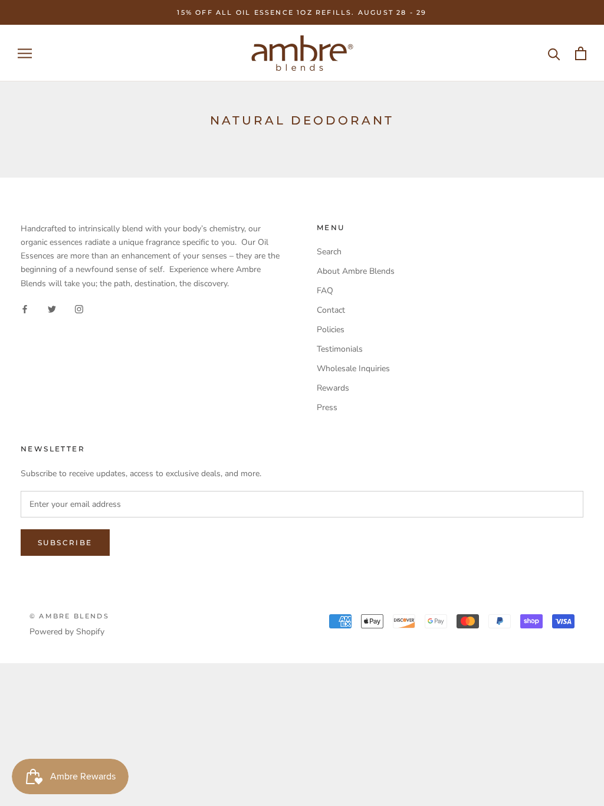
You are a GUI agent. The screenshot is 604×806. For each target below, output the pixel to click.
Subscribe (65, 542)
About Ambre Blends (356, 271)
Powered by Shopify (66, 631)
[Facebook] (25, 309)
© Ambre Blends (69, 616)
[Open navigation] (25, 53)
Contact (331, 310)
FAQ (325, 290)
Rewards (333, 388)
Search (329, 251)
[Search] (554, 53)
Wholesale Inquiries (353, 368)
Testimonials (340, 349)
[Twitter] (52, 309)
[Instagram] (79, 309)
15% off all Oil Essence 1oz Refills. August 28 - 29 (301, 12)
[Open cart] (580, 53)
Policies (330, 329)
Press (327, 407)
